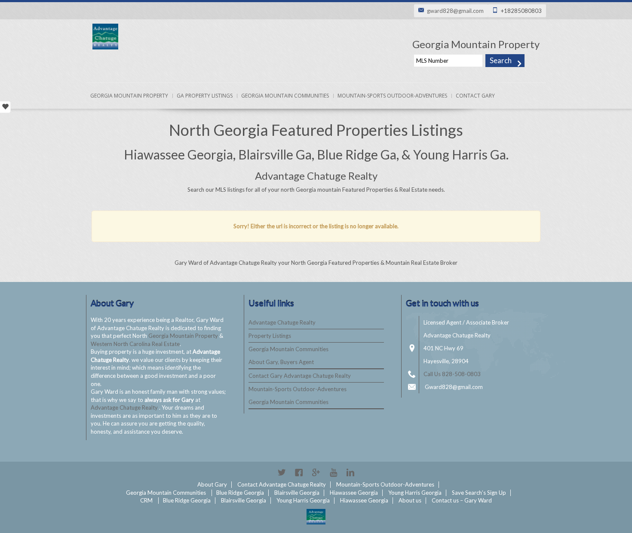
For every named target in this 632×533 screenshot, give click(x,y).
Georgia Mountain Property (129, 95)
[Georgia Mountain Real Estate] (316, 516)
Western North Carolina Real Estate (135, 343)
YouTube (333, 472)
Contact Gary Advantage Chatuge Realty (300, 375)
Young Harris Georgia (415, 492)
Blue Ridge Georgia (240, 492)
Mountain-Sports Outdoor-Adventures (392, 95)
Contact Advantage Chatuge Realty (281, 484)
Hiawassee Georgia (354, 492)
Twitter (281, 472)
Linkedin (350, 472)
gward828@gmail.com (455, 10)
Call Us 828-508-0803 (452, 374)
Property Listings (270, 335)
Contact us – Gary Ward (462, 500)
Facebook (298, 472)
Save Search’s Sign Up (479, 492)
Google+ (316, 472)
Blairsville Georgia (296, 492)
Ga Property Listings (205, 95)
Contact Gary (475, 95)
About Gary (212, 484)
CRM (146, 500)
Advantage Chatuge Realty (125, 407)
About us (410, 500)
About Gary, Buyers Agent (281, 361)
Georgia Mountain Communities (285, 95)
